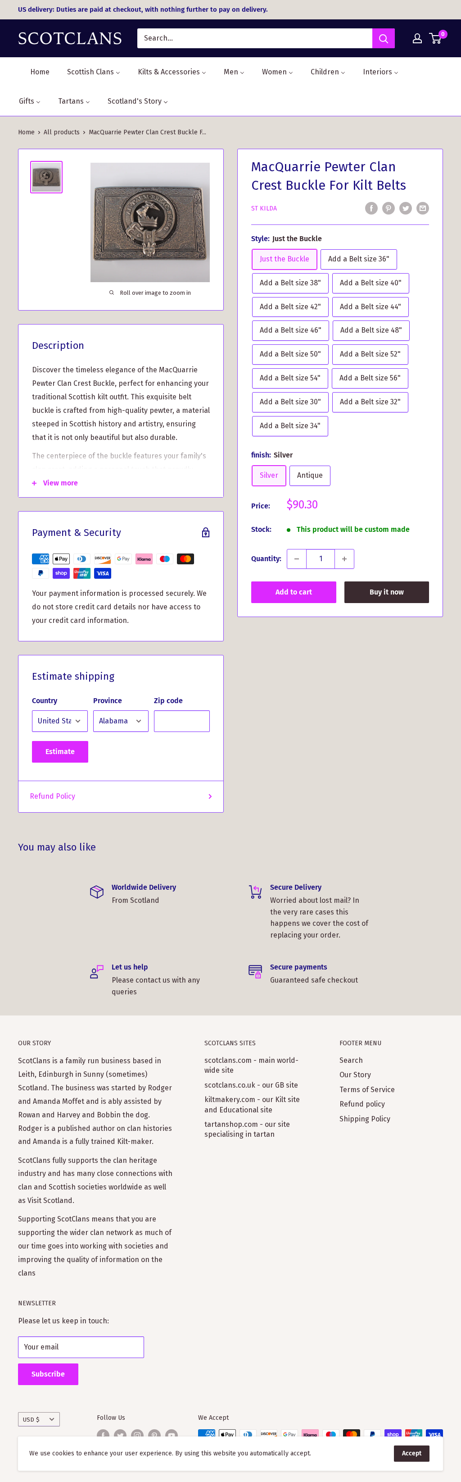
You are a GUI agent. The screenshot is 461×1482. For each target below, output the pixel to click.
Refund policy (362, 1104)
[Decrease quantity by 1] (296, 558)
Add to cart (294, 592)
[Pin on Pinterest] (388, 208)
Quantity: (266, 558)
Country (44, 700)
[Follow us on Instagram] (137, 1435)
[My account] (417, 38)
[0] (435, 38)
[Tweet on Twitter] (405, 208)
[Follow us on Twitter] (120, 1435)
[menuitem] (34, 72)
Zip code (168, 700)
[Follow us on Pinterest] (154, 1435)
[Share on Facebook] (371, 208)
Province (107, 700)
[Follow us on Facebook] (103, 1435)
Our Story (355, 1074)
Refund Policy (52, 796)
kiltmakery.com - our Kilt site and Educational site (252, 1104)
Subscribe (48, 1374)
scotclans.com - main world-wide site (251, 1065)
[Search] (383, 38)
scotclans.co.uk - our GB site (251, 1085)
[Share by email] (422, 208)
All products (62, 132)
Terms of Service (367, 1089)
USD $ (31, 1419)
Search (351, 1060)
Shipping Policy (364, 1119)
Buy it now (387, 592)
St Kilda (264, 208)
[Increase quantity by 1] (344, 558)
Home (26, 132)
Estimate (60, 751)
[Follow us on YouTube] (171, 1435)
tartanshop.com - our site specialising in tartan (247, 1129)
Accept (411, 1453)
